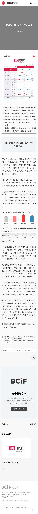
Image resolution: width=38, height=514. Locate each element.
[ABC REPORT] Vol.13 (11, 462)
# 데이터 (18, 350)
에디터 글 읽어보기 (19, 409)
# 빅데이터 (28, 350)
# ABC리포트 (7, 350)
